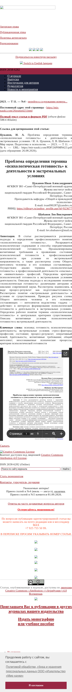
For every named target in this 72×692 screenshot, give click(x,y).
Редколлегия (15, 86)
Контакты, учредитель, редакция (20, 482)
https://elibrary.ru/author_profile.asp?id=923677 (44, 208)
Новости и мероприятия (22, 89)
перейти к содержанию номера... (47, 101)
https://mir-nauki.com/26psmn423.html (29, 109)
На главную (13, 652)
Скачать (5, 445)
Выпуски (13, 79)
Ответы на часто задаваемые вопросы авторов (36, 503)
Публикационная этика (13, 32)
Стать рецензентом (11, 476)
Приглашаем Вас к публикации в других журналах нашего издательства (36, 609)
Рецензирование (9, 43)
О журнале (14, 76)
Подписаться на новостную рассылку (36, 57)
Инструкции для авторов (23, 82)
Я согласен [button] (36, 685)
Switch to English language (37, 63)
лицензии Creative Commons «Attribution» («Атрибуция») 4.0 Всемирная (38, 590)
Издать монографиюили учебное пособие (36, 621)
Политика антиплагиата (13, 37)
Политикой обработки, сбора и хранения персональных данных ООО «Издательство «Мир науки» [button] (36, 671)
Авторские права (9, 26)
